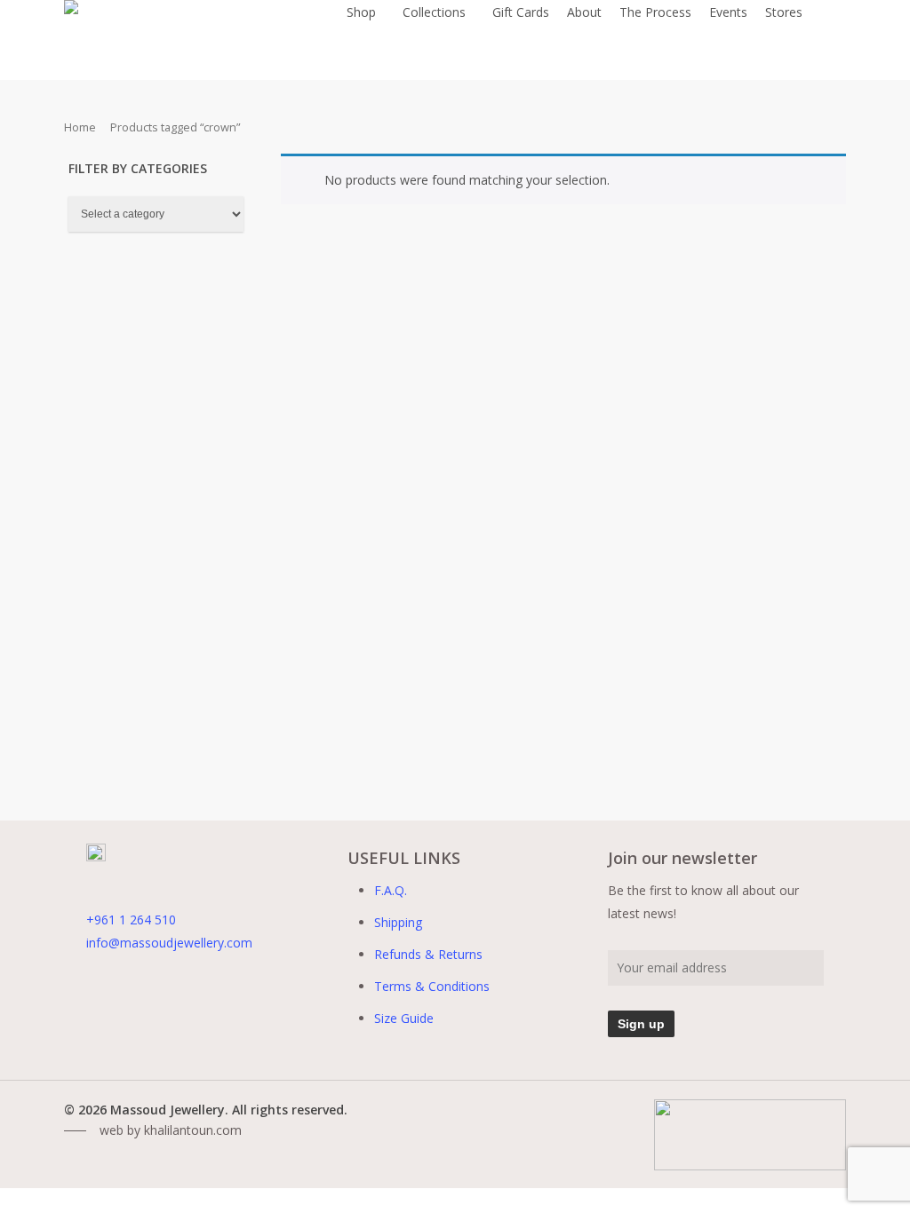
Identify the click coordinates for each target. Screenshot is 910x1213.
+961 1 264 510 (131, 919)
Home (80, 127)
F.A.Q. (390, 890)
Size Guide (404, 1018)
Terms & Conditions (432, 986)
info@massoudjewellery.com (169, 942)
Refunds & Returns (428, 954)
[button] (153, 1130)
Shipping (398, 922)
